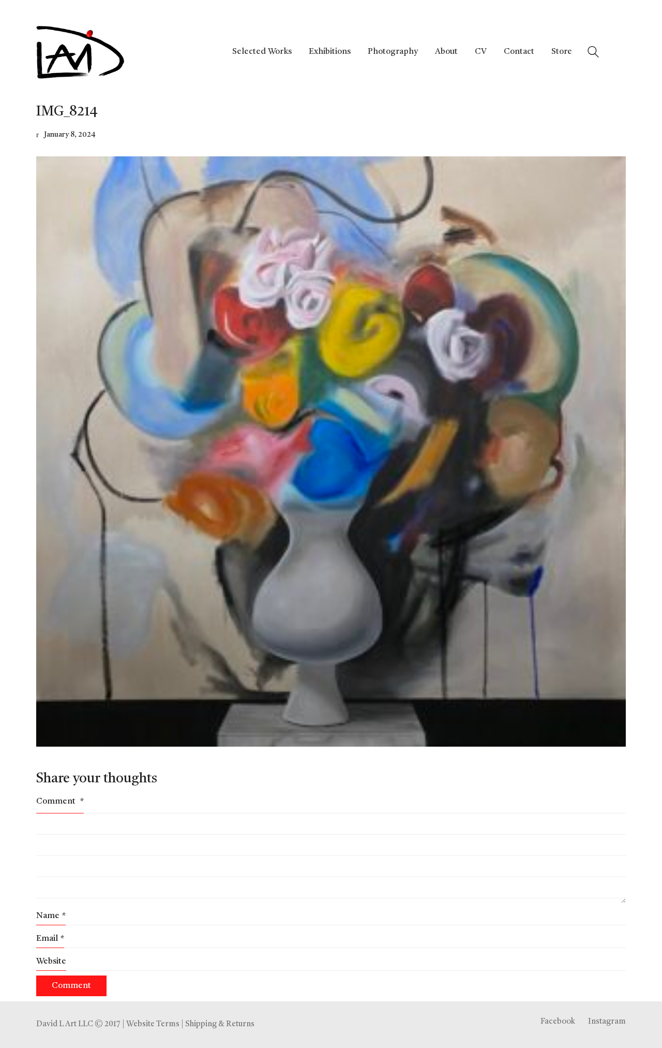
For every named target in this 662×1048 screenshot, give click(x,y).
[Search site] (593, 53)
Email (50, 939)
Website (51, 961)
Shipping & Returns (219, 1024)
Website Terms (152, 1024)
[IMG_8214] (331, 451)
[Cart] (620, 52)
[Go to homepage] (80, 52)
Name (51, 916)
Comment (60, 801)
